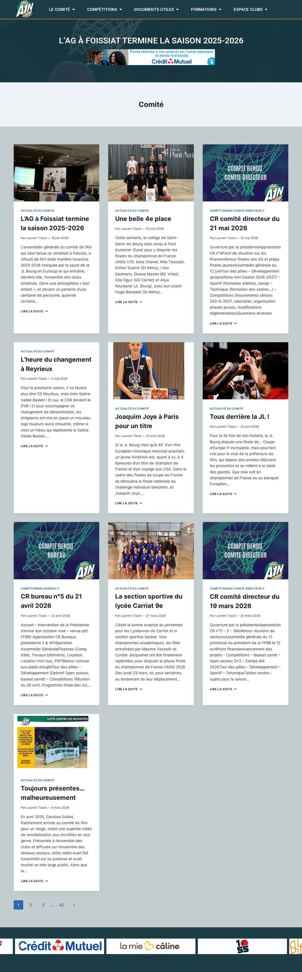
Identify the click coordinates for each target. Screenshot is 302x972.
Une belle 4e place (143, 218)
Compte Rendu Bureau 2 (40, 588)
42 (61, 905)
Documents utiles (154, 9)
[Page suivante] (74, 905)
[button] (137, 957)
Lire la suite (34, 311)
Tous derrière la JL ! (239, 416)
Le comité (59, 9)
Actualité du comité (37, 210)
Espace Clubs (248, 9)
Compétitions (102, 9)
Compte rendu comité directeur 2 (237, 210)
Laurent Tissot (36, 238)
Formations (204, 9)
